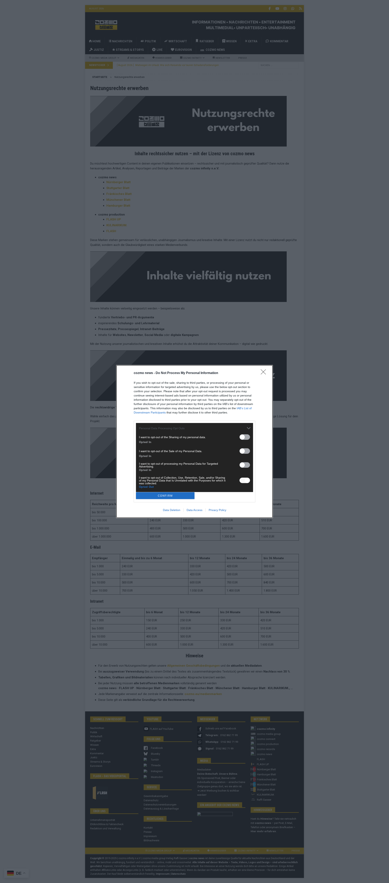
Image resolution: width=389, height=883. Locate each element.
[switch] (244, 437)
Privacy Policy (217, 510)
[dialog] (194, 441)
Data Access (194, 510)
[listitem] (194, 428)
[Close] (264, 373)
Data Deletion (171, 510)
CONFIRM (165, 495)
